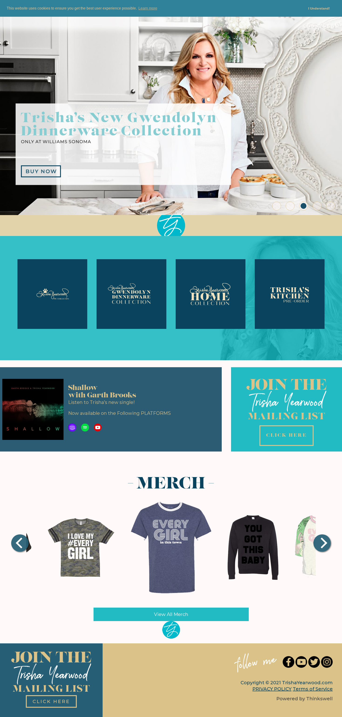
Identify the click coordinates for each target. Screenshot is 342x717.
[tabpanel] (171, 111)
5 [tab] (330, 206)
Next (323, 543)
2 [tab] (290, 206)
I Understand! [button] (319, 8)
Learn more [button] (147, 8)
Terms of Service (313, 689)
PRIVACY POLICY (272, 689)
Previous (22, 543)
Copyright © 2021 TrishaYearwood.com (287, 682)
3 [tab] (303, 206)
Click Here (51, 701)
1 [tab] (276, 206)
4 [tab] (317, 206)
